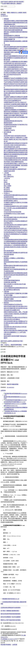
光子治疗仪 (12, 130)
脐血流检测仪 (21, 154)
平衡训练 (17, 93)
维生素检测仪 (13, 330)
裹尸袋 (19, 336)
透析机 (12, 197)
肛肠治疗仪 (19, 304)
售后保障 (8, 607)
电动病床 (11, 271)
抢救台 (5, 182)
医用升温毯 (24, 82)
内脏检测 (16, 113)
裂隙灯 (9, 54)
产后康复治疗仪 (13, 96)
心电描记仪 (12, 137)
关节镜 (7, 243)
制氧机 (10, 35)
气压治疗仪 (9, 98)
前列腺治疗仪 (8, 223)
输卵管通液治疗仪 (16, 234)
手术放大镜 (18, 206)
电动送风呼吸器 (15, 37)
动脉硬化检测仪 (18, 150)
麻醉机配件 (19, 32)
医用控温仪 (12, 121)
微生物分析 (7, 330)
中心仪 (10, 61)
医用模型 (6, 41)
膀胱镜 (15, 243)
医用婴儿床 (24, 269)
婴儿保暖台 (7, 187)
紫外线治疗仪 (18, 121)
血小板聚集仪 (20, 321)
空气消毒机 (10, 299)
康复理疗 (6, 76)
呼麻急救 (6, 19)
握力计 (5, 91)
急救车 (5, 267)
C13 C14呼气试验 (21, 332)
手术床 (9, 211)
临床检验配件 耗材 (9, 336)
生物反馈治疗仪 (20, 80)
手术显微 (6, 206)
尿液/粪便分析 (8, 326)
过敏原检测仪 (21, 330)
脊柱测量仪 (14, 163)
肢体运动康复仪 (21, 91)
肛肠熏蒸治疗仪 (11, 304)
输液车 (22, 265)
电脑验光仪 (14, 12)
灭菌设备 (6, 293)
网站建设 (8, 644)
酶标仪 (18, 319)
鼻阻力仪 (24, 65)
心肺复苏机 (18, 20)
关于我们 (20, 341)
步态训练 (9, 91)
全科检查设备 (7, 163)
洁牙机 (10, 72)
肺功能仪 (13, 158)
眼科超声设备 (15, 46)
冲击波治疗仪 (10, 85)
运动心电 (7, 139)
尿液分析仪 (13, 328)
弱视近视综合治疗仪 (20, 56)
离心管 (10, 282)
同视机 (20, 46)
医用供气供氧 (7, 37)
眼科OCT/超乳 (19, 48)
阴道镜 (8, 239)
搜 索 (2, 9)
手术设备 (6, 198)
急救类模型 (18, 41)
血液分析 (6, 306)
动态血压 (23, 135)
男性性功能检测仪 (12, 219)
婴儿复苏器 (7, 184)
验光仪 (24, 63)
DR (10, 245)
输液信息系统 (7, 275)
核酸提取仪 (13, 332)
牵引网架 (22, 93)
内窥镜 (22, 241)
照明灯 (10, 213)
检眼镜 (5, 54)
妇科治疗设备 (7, 228)
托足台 (17, 211)
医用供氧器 (8, 39)
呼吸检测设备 (7, 158)
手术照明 (6, 213)
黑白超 (9, 254)
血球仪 (10, 306)
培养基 (14, 282)
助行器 (15, 115)
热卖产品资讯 (4, 1)
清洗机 (17, 239)
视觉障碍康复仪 (13, 109)
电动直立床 (20, 115)
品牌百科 (10, 1)
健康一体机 (20, 165)
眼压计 (9, 52)
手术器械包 (12, 202)
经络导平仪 (12, 102)
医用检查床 (18, 269)
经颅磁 (10, 89)
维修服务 (18, 613)
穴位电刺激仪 (13, 104)
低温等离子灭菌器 (14, 293)
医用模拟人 (7, 258)
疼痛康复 (6, 78)
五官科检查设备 (8, 65)
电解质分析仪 (22, 323)
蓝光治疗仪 (7, 189)
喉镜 (8, 241)
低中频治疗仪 (17, 85)
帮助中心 (3, 620)
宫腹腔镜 (19, 243)
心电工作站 (18, 139)
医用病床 (6, 269)
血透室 (5, 195)
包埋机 (23, 313)
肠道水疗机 (12, 82)
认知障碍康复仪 (14, 111)
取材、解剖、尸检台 (20, 312)
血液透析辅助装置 (12, 195)
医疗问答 (16, 1)
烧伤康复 (6, 121)
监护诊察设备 (7, 132)
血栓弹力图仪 (12, 321)
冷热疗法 (13, 126)
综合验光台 (19, 63)
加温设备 (21, 198)
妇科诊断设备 (7, 224)
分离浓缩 (6, 286)
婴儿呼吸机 (9, 28)
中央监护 (23, 143)
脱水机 (8, 313)
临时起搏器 (24, 20)
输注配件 (13, 275)
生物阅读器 (18, 300)
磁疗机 (8, 119)
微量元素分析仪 (14, 308)
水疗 (5, 126)
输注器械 (6, 273)
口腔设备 (6, 70)
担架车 (10, 265)
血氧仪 (15, 156)
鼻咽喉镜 (12, 241)
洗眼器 (13, 56)
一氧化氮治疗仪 (13, 26)
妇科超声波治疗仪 (16, 228)
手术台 (5, 211)
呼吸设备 (6, 26)
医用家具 (6, 262)
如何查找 (18, 620)
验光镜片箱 (22, 61)
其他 (13, 89)
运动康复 (6, 124)
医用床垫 (6, 260)
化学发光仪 (24, 317)
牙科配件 (17, 70)
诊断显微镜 (12, 206)
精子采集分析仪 (15, 217)
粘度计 (10, 284)
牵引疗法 (24, 124)
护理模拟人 (13, 258)
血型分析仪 (7, 308)
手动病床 (6, 271)
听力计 (19, 69)
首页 (2, 341)
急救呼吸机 (20, 26)
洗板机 (15, 313)
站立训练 (14, 91)
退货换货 (13, 613)
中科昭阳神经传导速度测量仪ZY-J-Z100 (14, 402)
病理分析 (6, 312)
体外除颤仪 (12, 20)
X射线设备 (7, 245)
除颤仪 (9, 12)
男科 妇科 (6, 215)
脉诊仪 (23, 102)
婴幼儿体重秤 (7, 185)
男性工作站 (14, 221)
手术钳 (24, 202)
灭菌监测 (6, 300)
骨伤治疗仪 (12, 117)
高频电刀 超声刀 (13, 200)
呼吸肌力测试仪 (10, 161)
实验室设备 (7, 280)
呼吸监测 (3, 14)
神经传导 (9, 384)
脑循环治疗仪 (15, 148)
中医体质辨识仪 (9, 108)
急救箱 (8, 24)
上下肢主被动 (22, 113)
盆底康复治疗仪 (16, 100)
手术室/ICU (7, 193)
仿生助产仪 (20, 230)
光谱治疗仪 (14, 230)
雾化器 (20, 30)
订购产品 (8, 620)
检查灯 (8, 167)
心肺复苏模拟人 (20, 258)
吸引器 (9, 210)
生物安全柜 (12, 297)
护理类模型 (12, 41)
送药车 (25, 265)
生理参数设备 (7, 148)
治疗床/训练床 (8, 128)
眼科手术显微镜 (14, 58)
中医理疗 (6, 102)
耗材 (10, 250)
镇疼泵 (10, 273)
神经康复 (6, 89)
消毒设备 (6, 297)
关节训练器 (20, 117)
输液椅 (10, 262)
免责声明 (8, 613)
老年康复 (6, 113)
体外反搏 (24, 152)
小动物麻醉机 (12, 32)
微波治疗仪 (7, 83)
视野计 (5, 67)
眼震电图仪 (15, 61)
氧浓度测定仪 (15, 160)
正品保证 (3, 607)
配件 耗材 (6, 250)
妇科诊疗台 (17, 226)
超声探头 (23, 252)
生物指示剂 (12, 300)
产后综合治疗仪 (16, 98)
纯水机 (17, 297)
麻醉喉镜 (6, 22)
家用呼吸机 (15, 28)
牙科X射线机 (17, 247)
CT (12, 245)
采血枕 (23, 336)
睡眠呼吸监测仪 (19, 161)
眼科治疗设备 (7, 56)
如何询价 (13, 620)
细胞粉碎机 (12, 287)
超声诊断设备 (7, 252)
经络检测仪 (22, 106)
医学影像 (6, 237)
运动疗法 (8, 126)
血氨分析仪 (15, 306)
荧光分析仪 (13, 319)
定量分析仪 (7, 319)
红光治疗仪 (9, 100)
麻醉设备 (6, 32)
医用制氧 (6, 35)
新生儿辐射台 (7, 174)
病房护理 (6, 256)
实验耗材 (6, 282)
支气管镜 (11, 243)
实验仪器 (6, 278)
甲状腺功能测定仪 (17, 65)
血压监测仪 (18, 135)
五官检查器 (10, 67)
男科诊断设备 (7, 217)
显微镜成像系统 (19, 287)
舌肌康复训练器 (23, 89)
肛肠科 (5, 304)
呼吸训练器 (22, 28)
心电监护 (23, 139)
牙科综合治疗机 (16, 74)
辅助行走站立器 (9, 115)
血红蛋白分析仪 (23, 306)
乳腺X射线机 (9, 247)
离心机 (10, 286)
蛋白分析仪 (18, 317)
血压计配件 (12, 171)
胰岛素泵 (18, 275)
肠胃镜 (24, 243)
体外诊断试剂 (7, 334)
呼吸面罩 (16, 30)
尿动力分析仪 (21, 326)
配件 (13, 250)
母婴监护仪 (20, 224)
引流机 (5, 210)
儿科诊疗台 (7, 178)
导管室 (5, 134)
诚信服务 (18, 607)
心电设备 (6, 137)
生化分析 (6, 321)
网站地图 (3, 644)
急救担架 (21, 22)
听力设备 (6, 69)
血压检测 (6, 135)
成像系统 (12, 239)
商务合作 (3, 617)
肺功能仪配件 (20, 158)
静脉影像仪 (20, 273)
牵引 (16, 117)
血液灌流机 (7, 197)
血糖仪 (17, 323)
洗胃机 (7, 200)
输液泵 (25, 273)
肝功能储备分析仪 (16, 252)
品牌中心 (10, 341)
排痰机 (24, 12)
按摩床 (17, 89)
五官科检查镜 (13, 165)
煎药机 (8, 104)
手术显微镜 (24, 206)
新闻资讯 (15, 341)
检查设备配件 (12, 169)
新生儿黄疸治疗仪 (9, 176)
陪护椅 (14, 262)
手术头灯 (14, 213)
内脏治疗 (11, 113)
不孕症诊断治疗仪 (21, 232)
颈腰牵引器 (24, 104)
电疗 (21, 124)
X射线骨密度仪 (17, 245)
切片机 (10, 315)
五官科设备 (7, 45)
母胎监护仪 (10, 147)
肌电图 (20, 152)
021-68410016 (4, 16)
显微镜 (8, 289)
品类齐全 (13, 607)
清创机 (25, 208)
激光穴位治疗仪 (8, 106)
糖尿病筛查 (15, 384)
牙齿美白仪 (12, 70)
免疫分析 (6, 317)
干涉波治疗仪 (12, 80)
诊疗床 (13, 269)
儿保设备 (6, 172)
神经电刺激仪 (15, 152)
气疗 (18, 124)
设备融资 (18, 617)
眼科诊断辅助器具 (10, 48)
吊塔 (20, 211)
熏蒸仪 (19, 104)
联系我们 (21, 1)
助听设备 (11, 69)
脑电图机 (14, 154)
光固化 (7, 72)
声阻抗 (15, 69)
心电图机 (19, 12)
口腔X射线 (9, 74)
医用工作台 (19, 262)
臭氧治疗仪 (20, 96)
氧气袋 (13, 39)
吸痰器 (17, 22)
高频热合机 (12, 312)
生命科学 (6, 287)
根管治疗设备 (16, 72)
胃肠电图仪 (15, 198)
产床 (10, 269)
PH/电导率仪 (15, 284)
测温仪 (12, 156)
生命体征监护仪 (18, 145)
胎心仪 (5, 180)
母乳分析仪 (14, 224)
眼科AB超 (14, 52)
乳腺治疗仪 (7, 236)
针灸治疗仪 (15, 106)
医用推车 (6, 265)
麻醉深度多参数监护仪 (15, 143)
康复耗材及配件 (8, 122)
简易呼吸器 (12, 22)
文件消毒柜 (22, 297)
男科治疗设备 (7, 221)
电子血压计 (12, 135)
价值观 (12, 610)
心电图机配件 (20, 169)
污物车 (13, 267)
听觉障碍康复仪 (21, 109)
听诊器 (15, 167)
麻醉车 (18, 265)
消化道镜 (17, 241)
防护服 (16, 336)
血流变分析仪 (22, 308)
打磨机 (22, 72)
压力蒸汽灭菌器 (8, 295)
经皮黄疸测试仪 (8, 191)
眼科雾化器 (7, 59)
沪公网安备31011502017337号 (9, 639)
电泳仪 (12, 289)
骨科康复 (6, 117)
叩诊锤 (12, 167)
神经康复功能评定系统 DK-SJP (10, 598)
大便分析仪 (15, 326)
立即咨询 (3, 390)
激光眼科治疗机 (23, 58)
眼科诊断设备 (7, 46)
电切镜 (23, 239)
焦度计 (10, 63)
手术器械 (6, 202)
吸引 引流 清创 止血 (9, 208)
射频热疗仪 (18, 82)
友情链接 (8, 617)
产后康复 (6, 96)
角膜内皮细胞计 (13, 50)
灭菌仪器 (6, 291)
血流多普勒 (8, 152)
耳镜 (20, 239)
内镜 (5, 239)
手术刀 (20, 202)
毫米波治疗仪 (12, 232)
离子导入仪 (18, 102)
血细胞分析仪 (16, 310)
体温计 (12, 145)
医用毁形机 (17, 280)
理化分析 (6, 284)
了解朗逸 (8, 610)
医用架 (24, 262)
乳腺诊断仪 (10, 226)
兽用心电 (12, 139)
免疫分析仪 (12, 317)
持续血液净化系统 (22, 195)
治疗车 (9, 267)
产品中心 (5, 341)
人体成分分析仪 (21, 163)
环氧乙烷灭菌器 (23, 293)
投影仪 (7, 63)
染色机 (7, 315)
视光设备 (6, 61)
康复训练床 (12, 93)
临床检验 (6, 302)
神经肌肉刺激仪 (13, 124)
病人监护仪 (17, 147)
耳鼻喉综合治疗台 (19, 67)
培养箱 (12, 280)
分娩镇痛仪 (24, 234)
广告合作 (13, 617)
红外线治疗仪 (20, 83)
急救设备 (6, 20)
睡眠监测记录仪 (8, 154)
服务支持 (3, 613)
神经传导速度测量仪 (16, 344)
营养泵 (23, 275)
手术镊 (17, 202)
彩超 (12, 254)
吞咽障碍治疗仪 (20, 78)
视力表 (14, 63)
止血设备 (17, 208)
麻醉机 (7, 33)
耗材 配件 (12, 24)
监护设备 (6, 143)
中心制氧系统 (16, 35)
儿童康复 (6, 109)
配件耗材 (14, 273)
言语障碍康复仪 (23, 111)
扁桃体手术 (9, 204)
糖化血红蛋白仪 (10, 323)
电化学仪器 (22, 284)
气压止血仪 (8, 276)
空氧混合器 (10, 30)
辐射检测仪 (17, 289)
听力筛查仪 (24, 69)
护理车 (14, 265)
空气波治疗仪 (12, 78)
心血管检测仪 (10, 150)
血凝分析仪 (9, 310)
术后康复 (6, 130)
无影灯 (19, 213)
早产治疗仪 (8, 230)
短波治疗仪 (13, 83)
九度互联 (14, 644)
